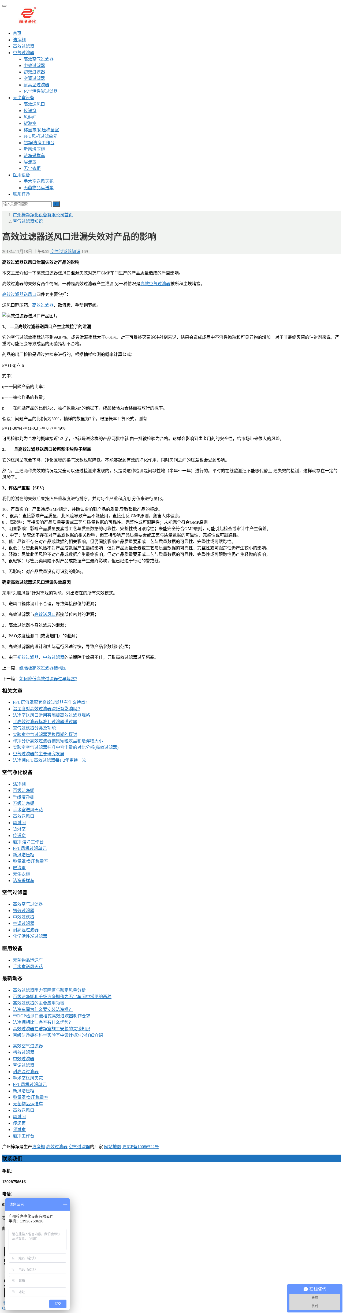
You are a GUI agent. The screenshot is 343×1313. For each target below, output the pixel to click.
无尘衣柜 (32, 168)
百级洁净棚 (23, 790)
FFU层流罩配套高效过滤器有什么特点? (50, 702)
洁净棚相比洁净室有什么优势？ (43, 1022)
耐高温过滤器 (36, 85)
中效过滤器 (34, 65)
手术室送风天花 (39, 181)
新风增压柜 (34, 149)
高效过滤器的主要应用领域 (38, 1003)
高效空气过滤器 (39, 59)
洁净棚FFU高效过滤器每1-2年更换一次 (50, 760)
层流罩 (30, 162)
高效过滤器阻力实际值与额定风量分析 (49, 990)
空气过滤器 (23, 52)
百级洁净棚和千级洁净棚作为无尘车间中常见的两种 (62, 996)
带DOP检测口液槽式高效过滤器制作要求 (51, 1016)
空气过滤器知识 (65, 251)
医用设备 (21, 175)
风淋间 (30, 117)
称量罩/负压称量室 (41, 130)
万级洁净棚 (23, 803)
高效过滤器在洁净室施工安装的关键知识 (51, 1028)
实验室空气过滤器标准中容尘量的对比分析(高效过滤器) (65, 747)
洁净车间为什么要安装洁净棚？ (43, 1009)
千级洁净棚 (23, 797)
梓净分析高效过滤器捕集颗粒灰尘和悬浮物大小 (58, 741)
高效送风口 (34, 104)
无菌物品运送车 (39, 187)
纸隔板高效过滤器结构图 (42, 668)
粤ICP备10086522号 (140, 1146)
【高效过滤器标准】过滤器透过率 (45, 721)
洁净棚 (19, 40)
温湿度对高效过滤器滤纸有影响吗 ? (46, 708)
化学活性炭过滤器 (41, 91)
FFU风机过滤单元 (40, 136)
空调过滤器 (34, 78)
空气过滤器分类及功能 (34, 728)
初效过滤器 (34, 72)
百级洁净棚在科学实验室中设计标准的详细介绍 (58, 1035)
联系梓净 (21, 194)
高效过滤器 (23, 46)
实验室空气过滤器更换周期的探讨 (45, 734)
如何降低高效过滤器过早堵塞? (48, 678)
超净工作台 (23, 1136)
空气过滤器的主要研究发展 (38, 754)
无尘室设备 (23, 97)
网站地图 (112, 1146)
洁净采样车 (34, 155)
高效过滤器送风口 (19, 294)
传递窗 (30, 110)
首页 (17, 33)
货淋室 (30, 123)
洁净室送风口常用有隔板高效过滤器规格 (51, 715)
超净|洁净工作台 (39, 142)
